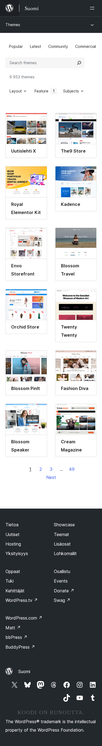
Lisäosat (62, 544)
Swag (62, 600)
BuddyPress (20, 647)
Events (61, 581)
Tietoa (11, 524)
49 (72, 469)
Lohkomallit (65, 553)
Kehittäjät (14, 590)
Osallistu (62, 571)
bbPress (16, 637)
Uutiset (12, 534)
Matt (13, 627)
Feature (45, 91)
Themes (12, 24)
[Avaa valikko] (93, 8)
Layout (16, 91)
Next (51, 477)
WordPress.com (23, 618)
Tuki (9, 581)
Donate (64, 590)
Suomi (24, 671)
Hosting (13, 544)
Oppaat (12, 571)
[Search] (79, 62)
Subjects (71, 91)
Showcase (64, 524)
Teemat (61, 534)
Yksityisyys (16, 553)
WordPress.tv (21, 600)
